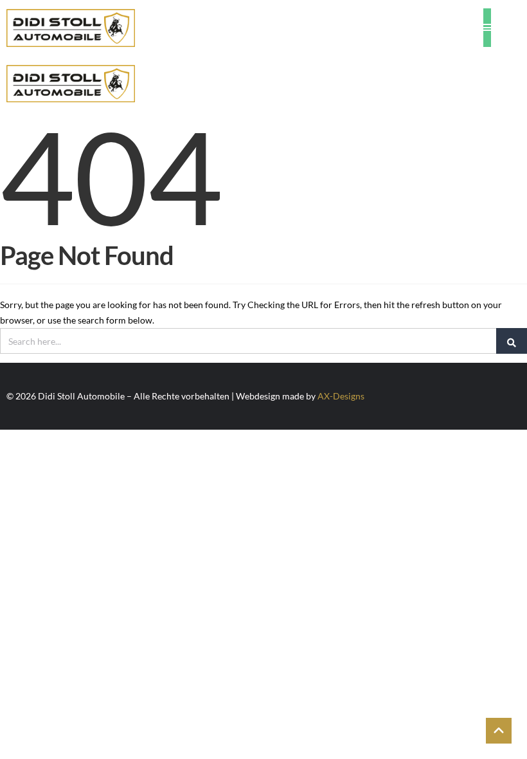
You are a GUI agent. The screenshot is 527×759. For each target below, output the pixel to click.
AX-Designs (340, 395)
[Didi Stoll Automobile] (70, 27)
